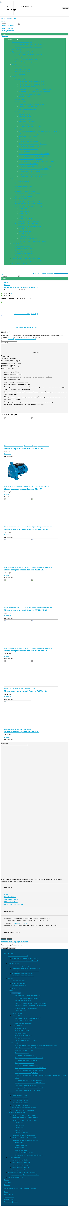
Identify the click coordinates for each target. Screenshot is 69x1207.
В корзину (65, 8)
